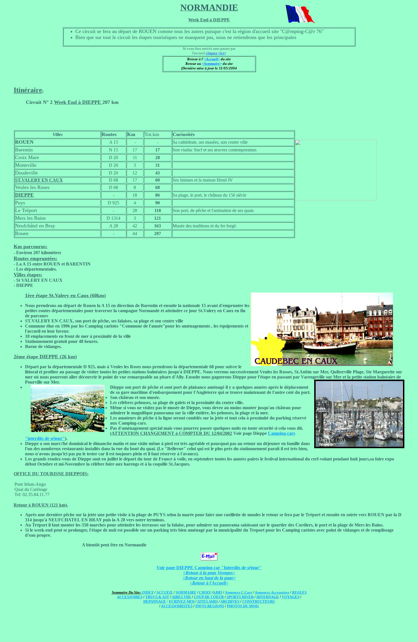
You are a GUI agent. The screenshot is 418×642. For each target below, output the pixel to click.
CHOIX (205, 592)
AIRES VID (180, 597)
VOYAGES (290, 597)
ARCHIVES (229, 601)
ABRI (217, 592)
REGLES (299, 592)
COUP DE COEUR (209, 597)
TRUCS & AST (157, 597)
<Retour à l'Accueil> (209, 583)
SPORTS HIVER (240, 597)
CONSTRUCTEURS (258, 601)
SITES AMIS (207, 601)
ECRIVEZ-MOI (181, 601)
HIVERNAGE (267, 597)
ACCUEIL (164, 592)
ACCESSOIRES (129, 597)
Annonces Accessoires (272, 592)
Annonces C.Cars (238, 592)
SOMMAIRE (186, 592)
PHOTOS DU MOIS (243, 606)
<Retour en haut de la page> (209, 577)
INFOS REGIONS (209, 606)
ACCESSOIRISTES (177, 606)
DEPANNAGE (154, 601)
